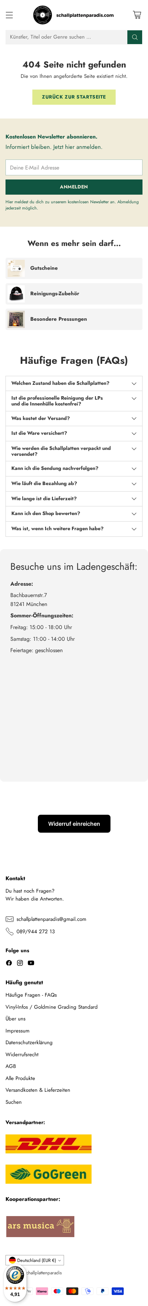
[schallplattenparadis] (74, 15)
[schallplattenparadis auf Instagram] (20, 964)
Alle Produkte (20, 1078)
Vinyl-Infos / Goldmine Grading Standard (52, 1007)
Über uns (15, 1018)
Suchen (14, 1102)
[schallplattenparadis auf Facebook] (9, 964)
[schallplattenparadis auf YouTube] (31, 964)
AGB (11, 1066)
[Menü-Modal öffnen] (9, 15)
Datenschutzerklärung (29, 1042)
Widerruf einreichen (74, 823)
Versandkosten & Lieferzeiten (38, 1090)
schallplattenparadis (43, 1272)
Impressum (18, 1031)
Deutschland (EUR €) (36, 1260)
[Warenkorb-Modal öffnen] (137, 15)
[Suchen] (134, 37)
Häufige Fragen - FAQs (31, 995)
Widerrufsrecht (22, 1054)
